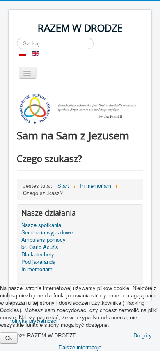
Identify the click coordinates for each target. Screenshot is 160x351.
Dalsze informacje (80, 347)
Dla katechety (37, 254)
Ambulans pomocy (43, 239)
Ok (8, 338)
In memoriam (37, 269)
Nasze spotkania (41, 225)
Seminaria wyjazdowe (47, 232)
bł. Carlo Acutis (39, 247)
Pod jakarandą (38, 262)
